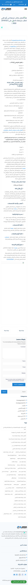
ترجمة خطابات (14, 461)
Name (23, 361)
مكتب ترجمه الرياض (8, 513)
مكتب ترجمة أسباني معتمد (20, 491)
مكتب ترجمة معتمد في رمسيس (19, 510)
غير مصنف (20, 416)
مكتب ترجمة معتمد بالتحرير (20, 497)
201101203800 (10, 259)
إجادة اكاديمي (21, 410)
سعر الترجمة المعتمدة (21, 481)
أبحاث (23, 405)
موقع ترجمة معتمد (22, 516)
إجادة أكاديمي (21, 408)
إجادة (15, 208)
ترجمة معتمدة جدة (22, 478)
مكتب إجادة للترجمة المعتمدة (18, 40)
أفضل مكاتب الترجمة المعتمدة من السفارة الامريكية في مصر (14, 428)
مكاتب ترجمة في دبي (10, 487)
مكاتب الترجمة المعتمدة (21, 487)
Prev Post (6, 330)
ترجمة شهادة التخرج (22, 468)
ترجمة (22, 413)
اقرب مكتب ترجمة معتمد (8, 452)
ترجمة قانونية (13, 46)
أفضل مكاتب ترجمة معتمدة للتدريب (18, 442)
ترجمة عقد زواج (13, 471)
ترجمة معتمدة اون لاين (11, 474)
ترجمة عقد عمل (5, 471)
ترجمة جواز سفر (22, 461)
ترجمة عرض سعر (22, 471)
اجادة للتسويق (22, 557)
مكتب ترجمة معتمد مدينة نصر (20, 513)
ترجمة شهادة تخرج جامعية (10, 468)
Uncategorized (20, 400)
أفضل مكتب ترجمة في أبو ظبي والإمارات (13, 130)
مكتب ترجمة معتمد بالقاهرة (20, 500)
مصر (14, 4)
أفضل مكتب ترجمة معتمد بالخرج (19, 448)
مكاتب (21, 418)
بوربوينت (7, 237)
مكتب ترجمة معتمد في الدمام (20, 504)
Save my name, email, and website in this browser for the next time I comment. (15, 380)
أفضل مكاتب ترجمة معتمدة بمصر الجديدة (17, 439)
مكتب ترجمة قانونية (9, 491)
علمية (12, 228)
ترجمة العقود (12, 458)
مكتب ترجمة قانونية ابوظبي (20, 494)
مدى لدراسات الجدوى (21, 560)
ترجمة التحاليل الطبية (21, 458)
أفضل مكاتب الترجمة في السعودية (18, 432)
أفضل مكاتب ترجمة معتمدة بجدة (19, 435)
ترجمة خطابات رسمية (21, 464)
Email (23, 367)
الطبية (23, 168)
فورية (15, 247)
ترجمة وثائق (14, 478)
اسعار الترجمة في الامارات (20, 452)
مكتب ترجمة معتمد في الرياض (19, 507)
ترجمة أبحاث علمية (22, 455)
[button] (19, 581)
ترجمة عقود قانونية (22, 474)
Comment (22, 346)
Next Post (21, 330)
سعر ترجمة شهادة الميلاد (9, 481)
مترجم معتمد (16, 484)
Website (23, 373)
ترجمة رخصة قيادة (11, 464)
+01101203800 (21, 4)
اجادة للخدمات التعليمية (20, 555)
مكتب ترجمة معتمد (9, 494)
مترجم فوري (23, 484)
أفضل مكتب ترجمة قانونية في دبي (19, 445)
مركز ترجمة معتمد (7, 484)
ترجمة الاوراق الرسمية (12, 455)
